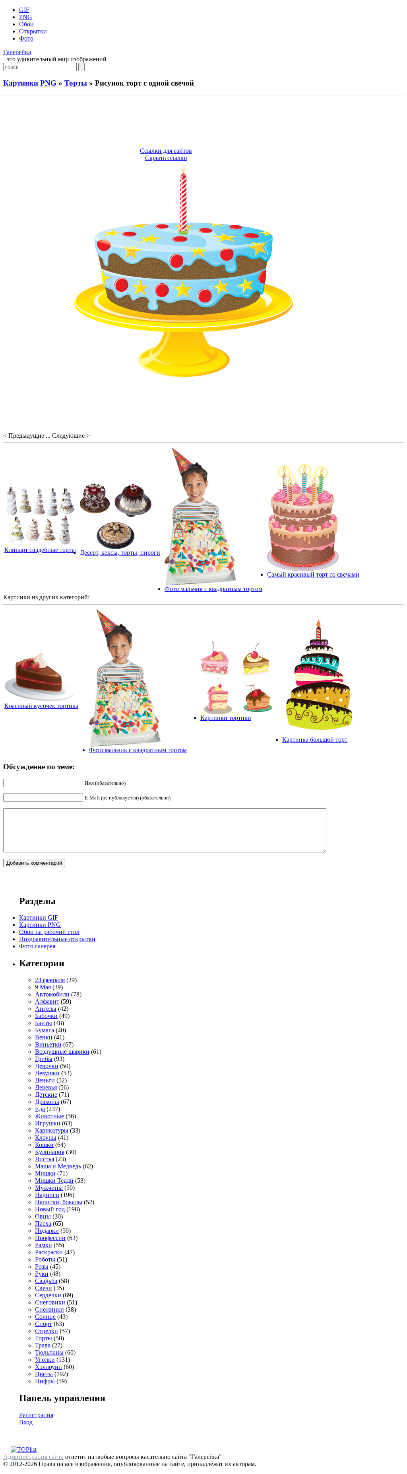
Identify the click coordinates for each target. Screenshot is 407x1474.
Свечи (43, 1288)
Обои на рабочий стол (49, 931)
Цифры (45, 1381)
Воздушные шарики (62, 1051)
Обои (26, 24)
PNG (25, 17)
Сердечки (48, 1295)
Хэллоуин (48, 1366)
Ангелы (45, 1008)
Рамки (43, 1245)
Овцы (43, 1216)
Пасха (43, 1223)
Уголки (45, 1359)
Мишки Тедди (54, 1180)
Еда (40, 1109)
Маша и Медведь (58, 1166)
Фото (26, 38)
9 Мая (43, 987)
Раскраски (49, 1252)
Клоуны (45, 1137)
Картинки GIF (38, 917)
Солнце (45, 1316)
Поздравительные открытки (57, 939)
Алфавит (47, 1001)
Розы (41, 1266)
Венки (43, 1037)
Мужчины (49, 1187)
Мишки (45, 1173)
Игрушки (47, 1123)
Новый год (50, 1209)
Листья (44, 1159)
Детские (46, 1094)
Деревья (46, 1087)
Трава (42, 1345)
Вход (26, 1422)
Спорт (43, 1323)
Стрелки (46, 1331)
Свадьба (46, 1280)
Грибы (43, 1058)
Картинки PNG (29, 83)
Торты (75, 83)
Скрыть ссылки (166, 157)
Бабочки (46, 1015)
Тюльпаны (49, 1352)
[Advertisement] (203, 122)
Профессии (50, 1237)
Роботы (45, 1259)
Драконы (47, 1101)
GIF (24, 9)
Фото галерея (37, 946)
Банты (43, 1023)
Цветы (44, 1374)
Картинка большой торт (314, 739)
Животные (49, 1116)
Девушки (47, 1073)
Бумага (44, 1030)
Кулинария (49, 1151)
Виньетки (48, 1044)
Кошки (44, 1144)
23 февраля (50, 980)
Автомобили (52, 994)
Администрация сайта (33, 1456)
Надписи (47, 1194)
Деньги (45, 1080)
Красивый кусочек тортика (41, 705)
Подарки (47, 1230)
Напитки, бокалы (58, 1202)
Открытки (33, 31)
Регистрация (36, 1415)
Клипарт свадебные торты (40, 549)
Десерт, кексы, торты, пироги (120, 552)
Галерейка (17, 52)
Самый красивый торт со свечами (313, 574)
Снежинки (49, 1309)
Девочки (46, 1066)
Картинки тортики (225, 717)
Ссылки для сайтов (166, 150)
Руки (41, 1273)
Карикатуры (51, 1130)
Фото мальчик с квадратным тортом (213, 588)
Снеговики (50, 1302)
